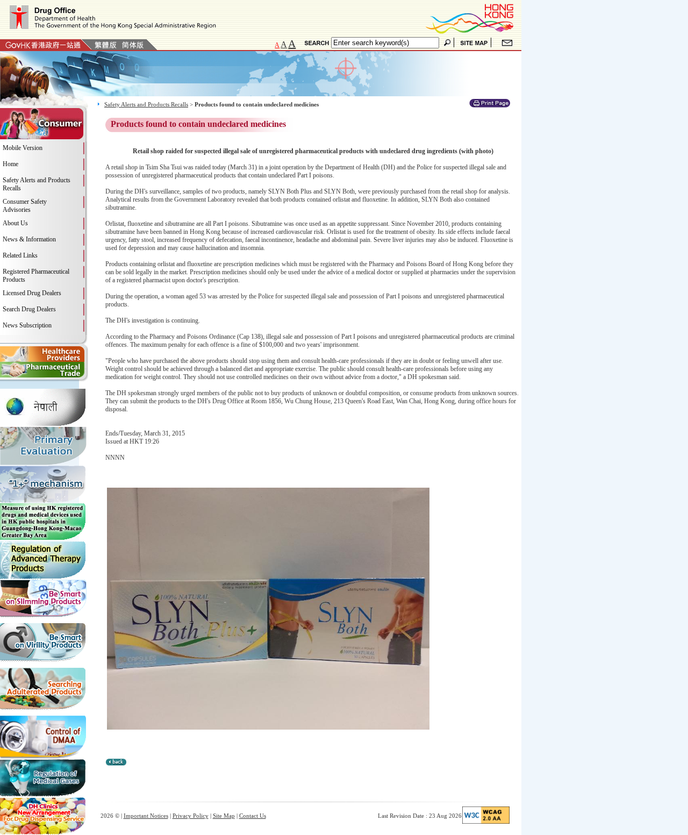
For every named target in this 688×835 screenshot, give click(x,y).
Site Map (224, 815)
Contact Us (252, 815)
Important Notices (146, 815)
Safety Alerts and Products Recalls (146, 104)
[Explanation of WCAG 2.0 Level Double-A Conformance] (486, 821)
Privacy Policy (191, 815)
